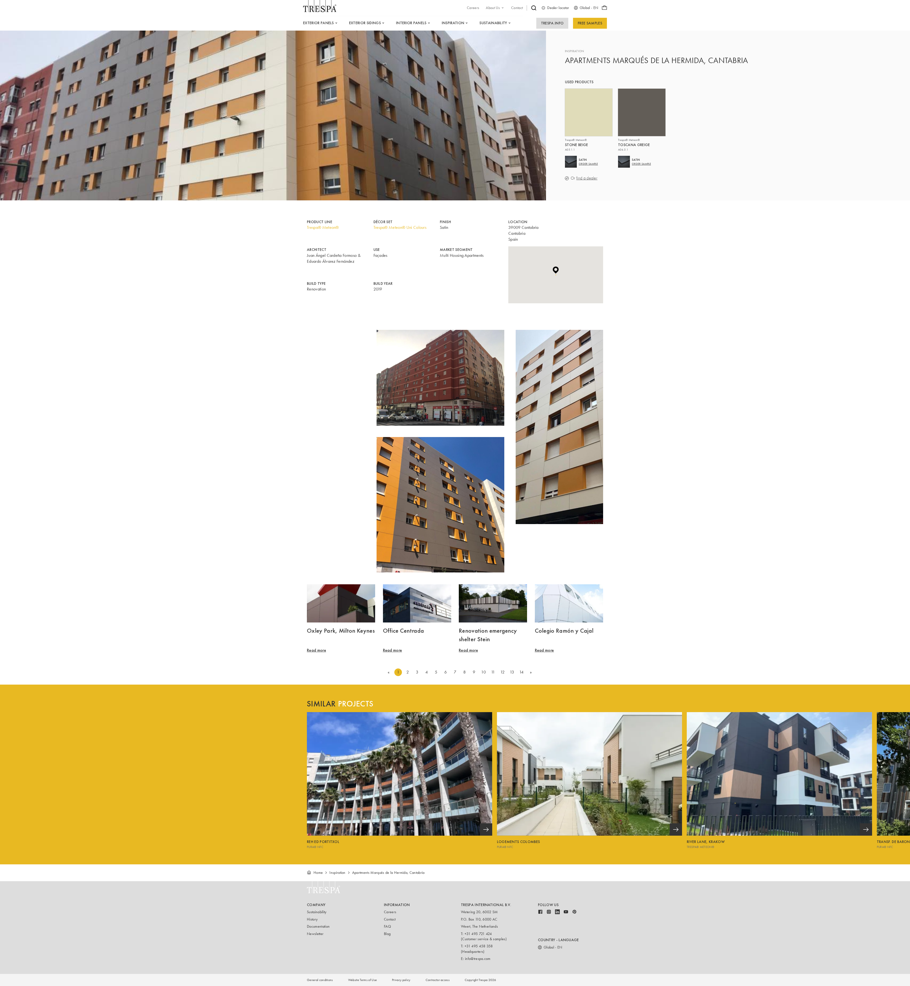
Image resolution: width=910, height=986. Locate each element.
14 (521, 672)
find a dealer (586, 178)
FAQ (387, 926)
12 (502, 672)
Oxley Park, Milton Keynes (341, 631)
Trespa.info (552, 23)
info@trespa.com (478, 958)
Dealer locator (558, 7)
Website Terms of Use (362, 980)
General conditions (320, 980)
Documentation (318, 926)
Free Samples (590, 23)
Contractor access (438, 980)
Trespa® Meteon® (323, 227)
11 (493, 672)
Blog (387, 933)
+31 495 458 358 (478, 946)
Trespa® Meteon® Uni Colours (400, 227)
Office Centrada (403, 631)
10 (483, 672)
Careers (390, 912)
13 (512, 672)
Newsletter (315, 933)
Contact (390, 919)
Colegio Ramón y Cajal (564, 631)
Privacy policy (401, 980)
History (312, 919)
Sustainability (316, 912)
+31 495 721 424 (478, 933)
